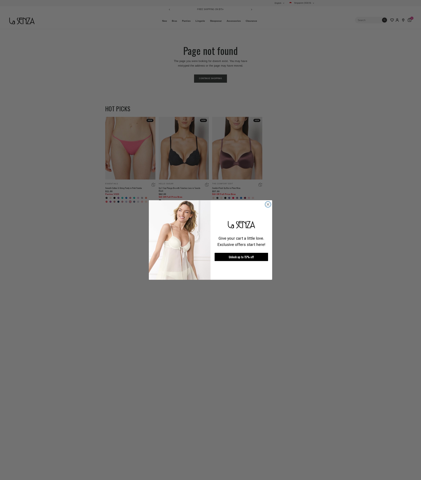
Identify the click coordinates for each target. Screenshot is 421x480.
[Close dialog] (268, 204)
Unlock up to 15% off (241, 257)
